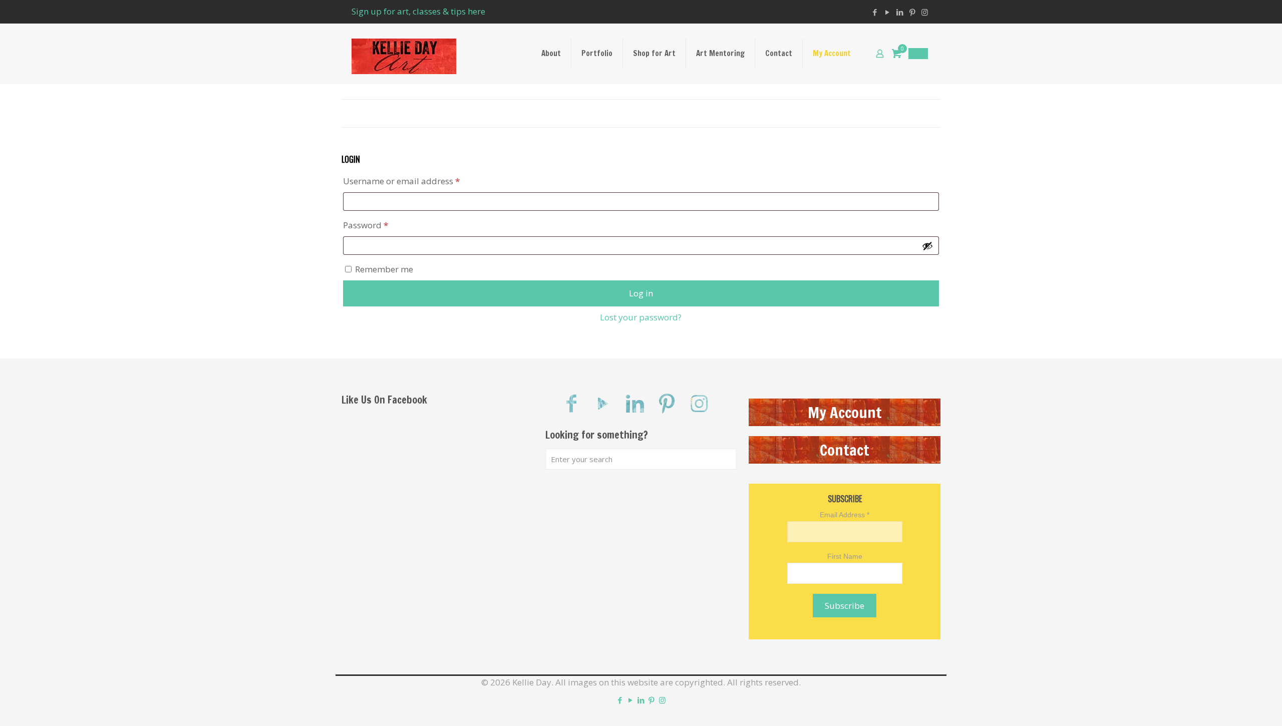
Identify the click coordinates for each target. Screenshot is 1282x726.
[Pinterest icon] (912, 12)
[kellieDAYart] (404, 53)
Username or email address (419, 181)
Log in (641, 293)
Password (383, 225)
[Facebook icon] (874, 12)
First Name (844, 556)
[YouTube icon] (887, 12)
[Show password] (927, 245)
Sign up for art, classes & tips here (418, 11)
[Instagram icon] (924, 12)
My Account (845, 412)
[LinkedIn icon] (899, 12)
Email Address (844, 515)
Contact (844, 450)
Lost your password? (641, 317)
